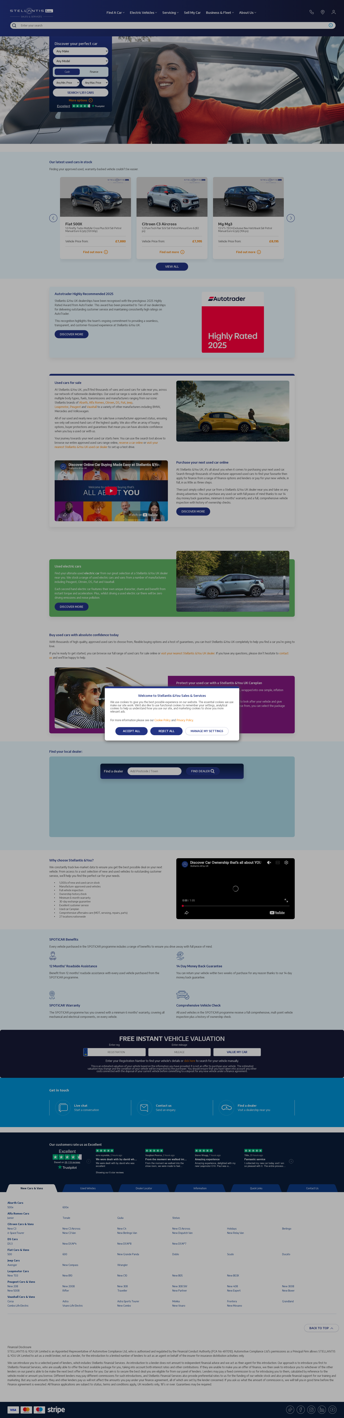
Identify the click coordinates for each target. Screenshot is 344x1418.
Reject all (167, 731)
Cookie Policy (162, 720)
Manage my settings (207, 731)
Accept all (131, 731)
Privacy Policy (184, 720)
